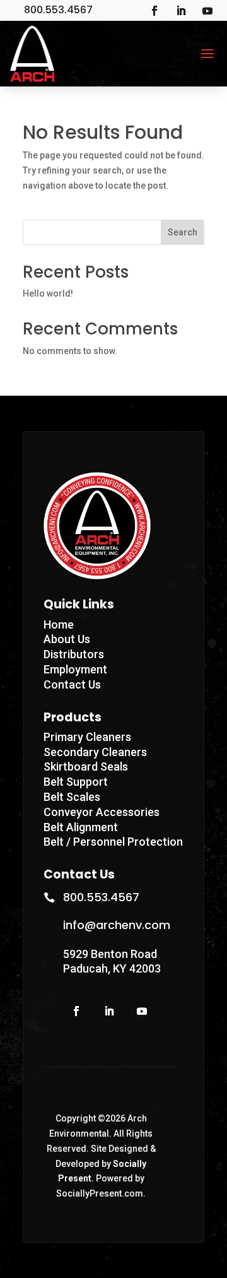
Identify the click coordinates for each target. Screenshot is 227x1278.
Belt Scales (72, 796)
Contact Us (72, 684)
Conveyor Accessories (102, 812)
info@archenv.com (116, 925)
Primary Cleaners (87, 736)
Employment (75, 669)
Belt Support (76, 781)
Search (182, 232)
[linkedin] (181, 11)
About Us (67, 639)
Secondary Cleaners (95, 752)
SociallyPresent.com (99, 1193)
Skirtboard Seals (86, 766)
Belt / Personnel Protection (113, 841)
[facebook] (154, 11)
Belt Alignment (81, 827)
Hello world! (48, 293)
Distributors (74, 654)
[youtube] (207, 11)
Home (59, 624)
